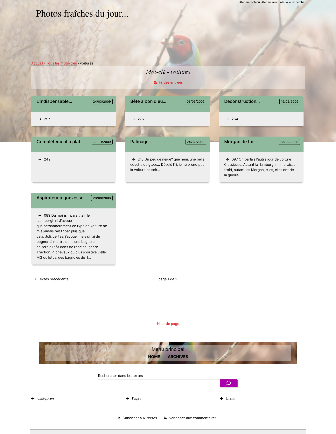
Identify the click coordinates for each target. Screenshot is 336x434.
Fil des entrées (171, 82)
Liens (230, 398)
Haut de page (168, 324)
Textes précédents (51, 279)
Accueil (37, 63)
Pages (136, 398)
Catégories (46, 398)
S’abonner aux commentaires (192, 418)
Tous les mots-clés (61, 63)
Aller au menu (269, 2)
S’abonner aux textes (139, 418)
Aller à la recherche (292, 2)
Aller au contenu (249, 2)
